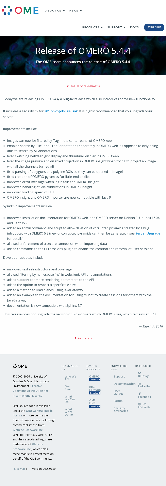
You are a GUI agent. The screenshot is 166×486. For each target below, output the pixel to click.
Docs (134, 27)
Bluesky (143, 376)
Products (90, 27)
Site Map (20, 468)
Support (114, 27)
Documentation (121, 384)
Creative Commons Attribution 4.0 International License (30, 390)
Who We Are (70, 377)
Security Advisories (121, 409)
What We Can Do (70, 399)
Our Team (68, 387)
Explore (154, 27)
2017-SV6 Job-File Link (61, 111)
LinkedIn (144, 386)
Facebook (144, 397)
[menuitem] (22, 11)
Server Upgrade (147, 233)
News (73, 10)
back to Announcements (85, 85)
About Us (53, 10)
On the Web (144, 405)
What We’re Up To (69, 411)
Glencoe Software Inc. (28, 430)
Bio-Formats (95, 389)
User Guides (118, 392)
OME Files (94, 402)
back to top (85, 338)
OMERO (94, 377)
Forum (118, 401)
